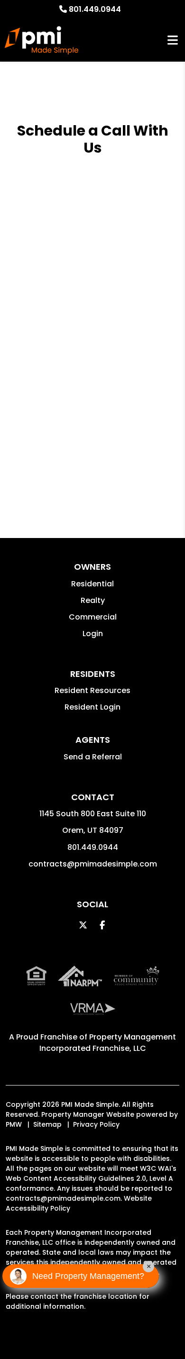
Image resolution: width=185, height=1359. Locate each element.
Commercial (93, 616)
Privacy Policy (96, 1124)
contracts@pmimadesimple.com (92, 863)
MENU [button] (172, 40)
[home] (41, 40)
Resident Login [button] (92, 707)
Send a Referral (93, 756)
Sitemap (47, 1124)
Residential (92, 583)
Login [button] (93, 633)
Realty (93, 600)
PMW (14, 1124)
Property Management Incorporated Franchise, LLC (107, 1042)
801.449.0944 (95, 9)
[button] (83, 925)
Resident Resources (92, 690)
